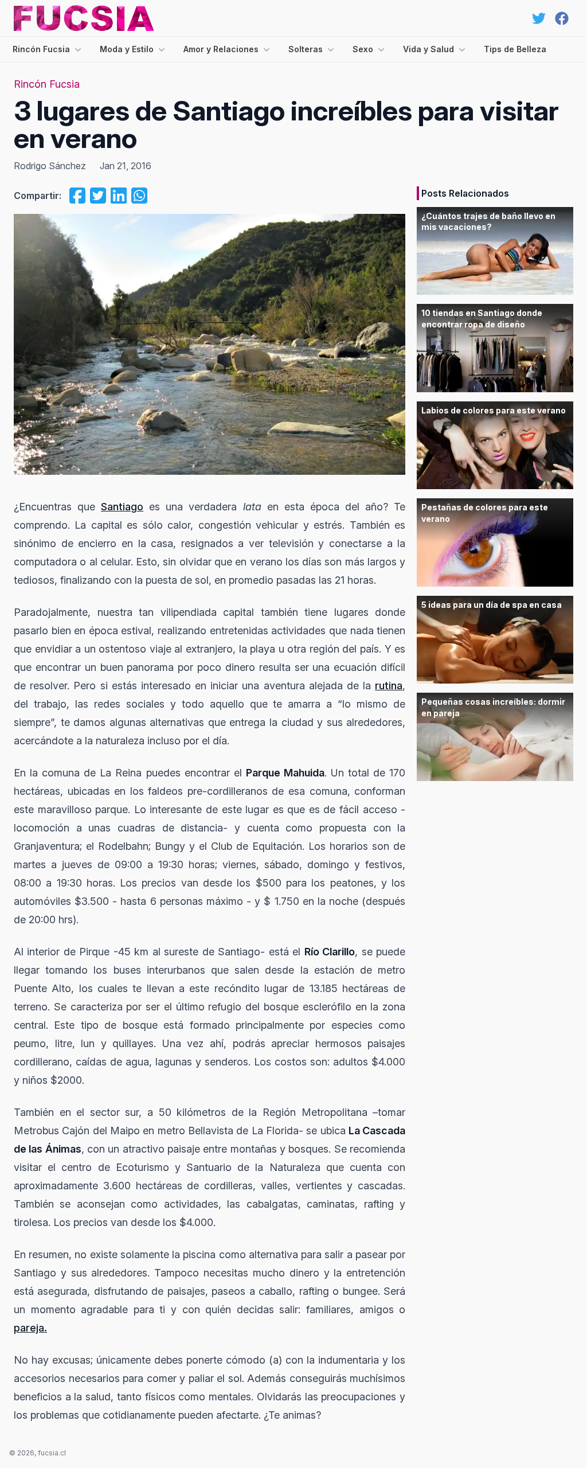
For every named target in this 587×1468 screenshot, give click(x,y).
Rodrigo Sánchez (50, 165)
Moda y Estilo (127, 49)
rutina (388, 686)
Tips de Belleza (515, 49)
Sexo (363, 49)
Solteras (305, 49)
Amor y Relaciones (221, 49)
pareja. (30, 1328)
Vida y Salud (428, 49)
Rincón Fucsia (41, 49)
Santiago (122, 507)
